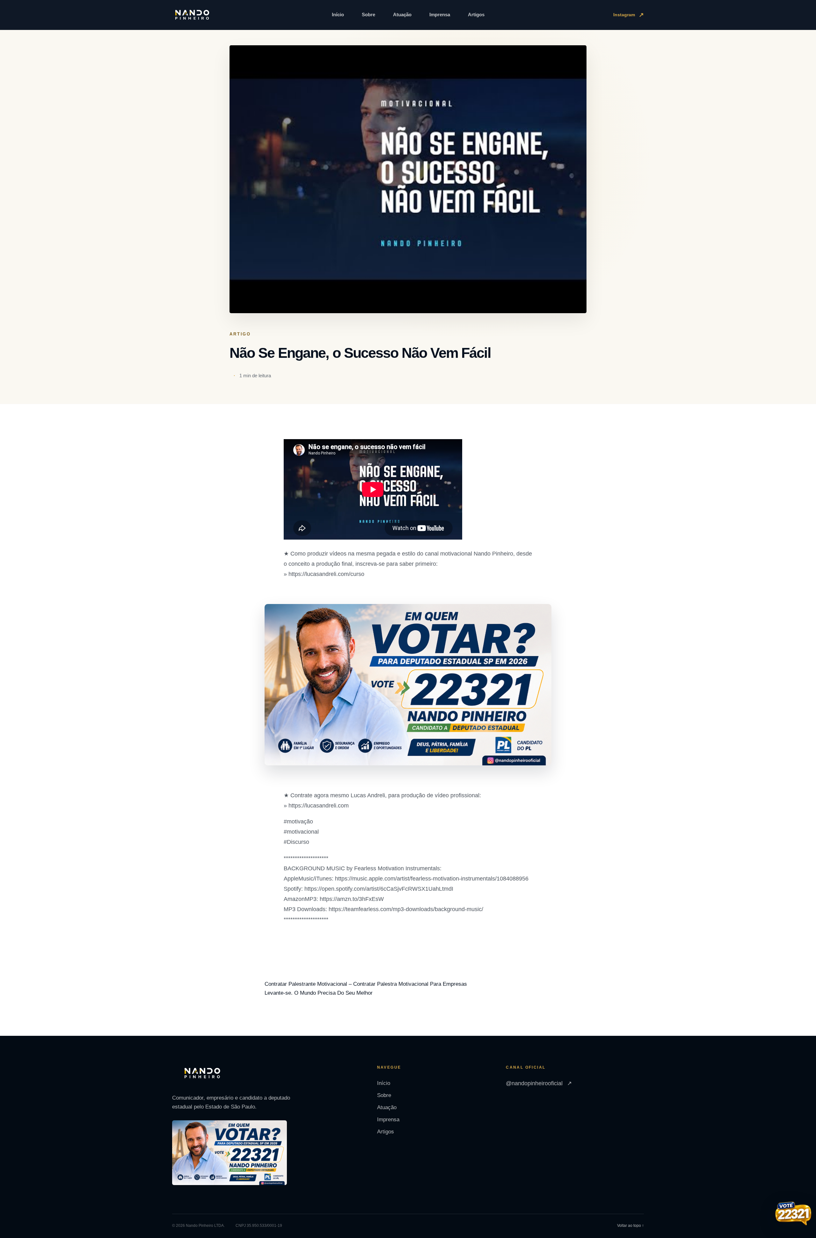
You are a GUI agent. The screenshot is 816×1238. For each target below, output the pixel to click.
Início (338, 14)
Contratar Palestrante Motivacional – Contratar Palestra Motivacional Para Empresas (366, 984)
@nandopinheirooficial (539, 1083)
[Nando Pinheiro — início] (192, 15)
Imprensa (439, 14)
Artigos (476, 14)
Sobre (368, 14)
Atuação (402, 14)
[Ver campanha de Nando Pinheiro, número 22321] (793, 1214)
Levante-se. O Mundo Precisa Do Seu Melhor (319, 993)
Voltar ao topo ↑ (630, 1225)
